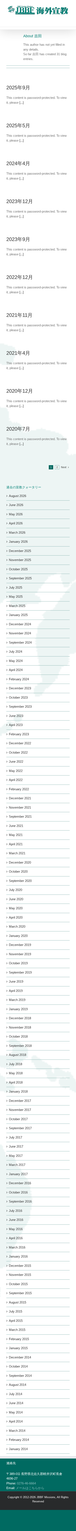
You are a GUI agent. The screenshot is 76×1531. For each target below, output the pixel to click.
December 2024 (20, 624)
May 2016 (16, 1229)
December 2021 (20, 798)
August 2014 (17, 1384)
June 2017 (16, 1146)
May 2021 (16, 835)
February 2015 (19, 1339)
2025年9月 (18, 87)
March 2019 (17, 1000)
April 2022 (16, 780)
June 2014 (16, 1403)
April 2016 (16, 1238)
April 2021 (16, 844)
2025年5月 (18, 125)
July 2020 (15, 890)
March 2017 (17, 1165)
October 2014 (18, 1366)
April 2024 (16, 670)
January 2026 (18, 541)
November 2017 (20, 1110)
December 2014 (20, 1357)
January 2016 (18, 1256)
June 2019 (16, 981)
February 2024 (19, 679)
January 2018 (18, 1091)
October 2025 (18, 569)
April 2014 (16, 1421)
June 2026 (16, 505)
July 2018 (15, 1064)
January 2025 (18, 615)
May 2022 (16, 771)
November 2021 (20, 807)
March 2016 (17, 1247)
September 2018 (20, 1045)
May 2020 (16, 908)
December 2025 (20, 551)
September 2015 (20, 1293)
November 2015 (20, 1275)
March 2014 (17, 1430)
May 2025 (16, 596)
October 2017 (18, 1119)
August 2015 (17, 1302)
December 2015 (20, 1265)
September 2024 (20, 642)
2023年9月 (18, 239)
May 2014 (16, 1412)
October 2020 (18, 871)
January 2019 (18, 1009)
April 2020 (16, 917)
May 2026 (16, 514)
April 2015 (16, 1320)
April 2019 (16, 991)
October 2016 (18, 1192)
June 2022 (16, 761)
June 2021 (16, 826)
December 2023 (20, 688)
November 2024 (20, 633)
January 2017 (18, 1174)
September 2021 (20, 816)
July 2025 (15, 587)
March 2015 (17, 1329)
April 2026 (16, 523)
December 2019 (20, 945)
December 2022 (20, 743)
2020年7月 (18, 429)
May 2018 (16, 1073)
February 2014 (19, 1439)
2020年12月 (19, 391)
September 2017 (20, 1128)
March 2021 (17, 853)
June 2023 (16, 716)
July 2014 (15, 1394)
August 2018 (17, 1055)
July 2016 (15, 1210)
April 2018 (16, 1082)
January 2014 (18, 1449)
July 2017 (15, 1137)
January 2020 (18, 936)
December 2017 (20, 1100)
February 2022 (19, 789)
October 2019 (18, 963)
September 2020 (20, 881)
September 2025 (20, 578)
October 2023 (18, 697)
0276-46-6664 (26, 1483)
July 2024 (15, 651)
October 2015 (18, 1284)
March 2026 (17, 532)
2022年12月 (19, 277)
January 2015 (18, 1348)
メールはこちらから (30, 1488)
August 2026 (17, 496)
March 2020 (17, 926)
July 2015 (15, 1311)
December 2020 (20, 862)
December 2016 (20, 1183)
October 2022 (18, 752)
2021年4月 (18, 353)
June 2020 (16, 899)
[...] (21, 102)
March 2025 (17, 606)
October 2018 (18, 1036)
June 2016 (16, 1220)
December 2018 (20, 1018)
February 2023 (19, 734)
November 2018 (20, 1027)
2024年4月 (18, 163)
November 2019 (20, 954)
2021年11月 (19, 315)
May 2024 (16, 661)
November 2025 (20, 560)
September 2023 (20, 706)
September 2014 (20, 1375)
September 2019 (20, 972)
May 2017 (16, 1155)
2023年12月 (19, 201)
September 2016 (20, 1201)
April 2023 (16, 725)
